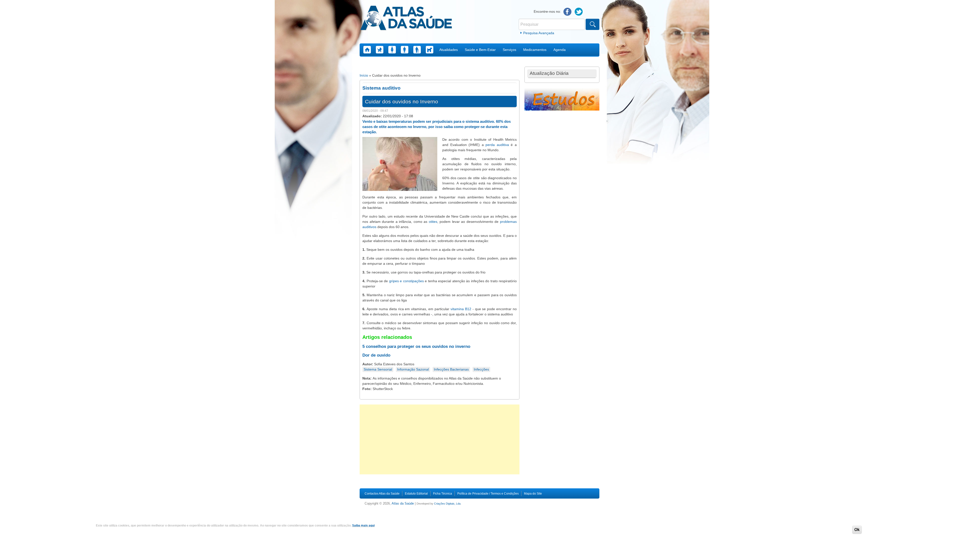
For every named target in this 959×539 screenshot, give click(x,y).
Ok (857, 530)
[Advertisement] (439, 439)
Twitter (578, 11)
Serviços (509, 50)
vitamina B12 (461, 309)
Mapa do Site (533, 493)
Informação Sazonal (413, 369)
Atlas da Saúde (403, 503)
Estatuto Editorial (416, 493)
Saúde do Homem (404, 49)
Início (364, 75)
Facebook (567, 11)
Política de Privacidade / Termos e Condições (488, 493)
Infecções (481, 369)
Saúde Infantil (379, 49)
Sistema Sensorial (378, 369)
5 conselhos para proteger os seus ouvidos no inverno (416, 346)
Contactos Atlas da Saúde (382, 493)
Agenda (559, 50)
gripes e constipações (406, 281)
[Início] (406, 18)
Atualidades (448, 50)
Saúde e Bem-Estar (480, 50)
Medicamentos (534, 50)
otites (433, 222)
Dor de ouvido (376, 355)
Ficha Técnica (442, 493)
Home (367, 49)
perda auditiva (497, 145)
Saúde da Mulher (392, 49)
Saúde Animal (429, 49)
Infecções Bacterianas (451, 369)
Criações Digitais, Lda (447, 503)
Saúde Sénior (417, 49)
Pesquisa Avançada (538, 33)
